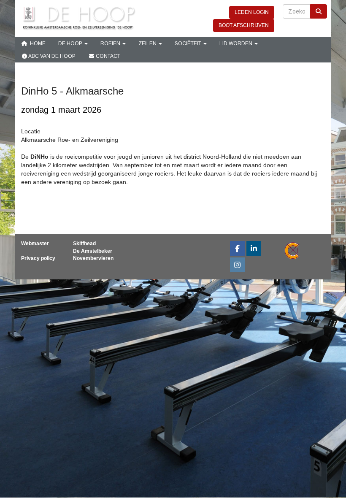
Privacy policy (38, 258)
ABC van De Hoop (51, 56)
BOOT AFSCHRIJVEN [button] (244, 25)
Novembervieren (93, 258)
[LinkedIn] (254, 249)
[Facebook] (237, 249)
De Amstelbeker (92, 251)
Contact (107, 56)
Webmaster (35, 243)
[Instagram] (237, 266)
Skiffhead (84, 243)
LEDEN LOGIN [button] (252, 12)
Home (36, 43)
